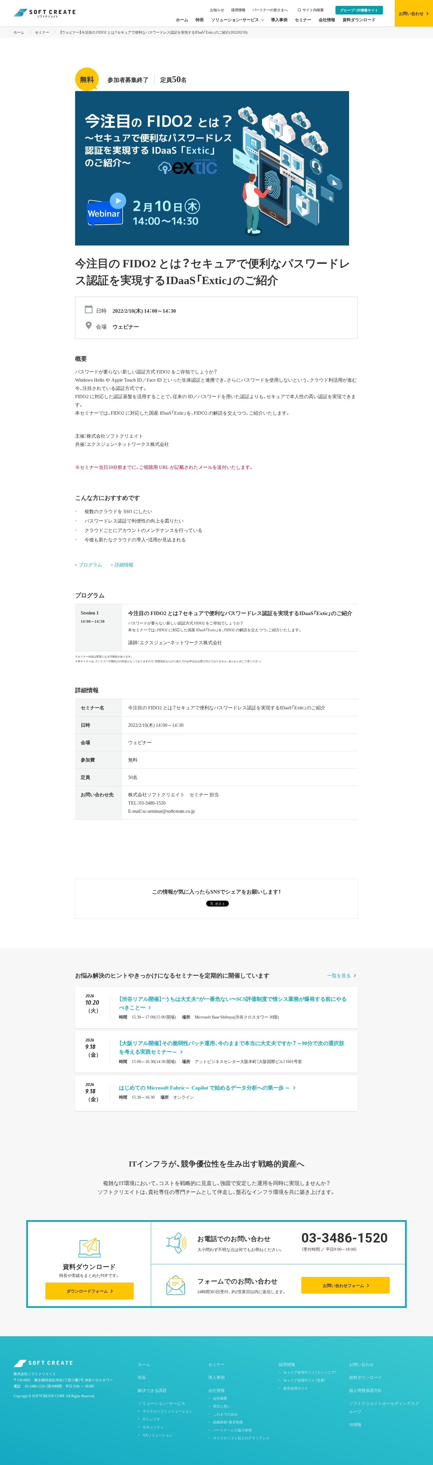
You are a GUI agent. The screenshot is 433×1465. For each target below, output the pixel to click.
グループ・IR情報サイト (359, 10)
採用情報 (238, 9)
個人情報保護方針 (365, 1390)
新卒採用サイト (295, 1388)
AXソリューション (158, 1435)
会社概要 (220, 1398)
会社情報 (216, 1390)
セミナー (42, 32)
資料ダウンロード (365, 1377)
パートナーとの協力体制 (232, 1430)
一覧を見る (339, 975)
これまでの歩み (225, 1414)
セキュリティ (153, 1427)
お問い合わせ (361, 1364)
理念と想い (222, 1406)
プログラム (90, 564)
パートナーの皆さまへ (270, 9)
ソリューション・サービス (161, 1403)
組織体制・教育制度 (228, 1422)
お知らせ (217, 9)
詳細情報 (124, 564)
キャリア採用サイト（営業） (304, 1380)
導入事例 (216, 1377)
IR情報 (355, 1424)
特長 (142, 1377)
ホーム (19, 32)
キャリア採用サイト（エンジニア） (309, 1372)
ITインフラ (151, 1419)
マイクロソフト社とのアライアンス (241, 1438)
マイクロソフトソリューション (167, 1411)
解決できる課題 (152, 1390)
